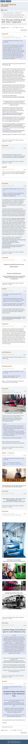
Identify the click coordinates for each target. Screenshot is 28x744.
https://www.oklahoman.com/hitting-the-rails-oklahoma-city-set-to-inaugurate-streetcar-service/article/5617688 (12, 420)
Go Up (2, 730)
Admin (22, 15)
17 (18, 27)
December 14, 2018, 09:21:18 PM (8, 513)
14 (13, 27)
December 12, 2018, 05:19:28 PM (8, 290)
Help (8, 741)
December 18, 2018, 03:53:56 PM (8, 625)
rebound (5, 324)
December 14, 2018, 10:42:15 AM (8, 368)
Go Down (3, 27)
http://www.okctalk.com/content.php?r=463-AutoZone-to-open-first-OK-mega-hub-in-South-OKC (14, 661)
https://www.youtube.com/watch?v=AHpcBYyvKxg (14, 561)
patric (5, 288)
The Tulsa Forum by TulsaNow (8, 5)
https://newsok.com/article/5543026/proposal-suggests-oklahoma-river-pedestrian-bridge (12, 113)
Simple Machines (17, 742)
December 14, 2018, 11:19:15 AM (8, 390)
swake (5, 681)
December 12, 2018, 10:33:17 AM (8, 147)
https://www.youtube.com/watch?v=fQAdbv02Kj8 (13, 97)
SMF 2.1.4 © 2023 (11, 742)
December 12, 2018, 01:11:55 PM (8, 185)
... (12, 27)
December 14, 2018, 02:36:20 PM (8, 493)
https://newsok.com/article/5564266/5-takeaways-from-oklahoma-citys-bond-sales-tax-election (13, 131)
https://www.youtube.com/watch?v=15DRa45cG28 (15, 278)
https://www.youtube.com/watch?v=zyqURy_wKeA (13, 443)
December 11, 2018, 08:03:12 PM (8, 36)
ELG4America (7, 352)
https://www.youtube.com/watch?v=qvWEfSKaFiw (13, 157)
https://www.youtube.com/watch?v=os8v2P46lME (14, 501)
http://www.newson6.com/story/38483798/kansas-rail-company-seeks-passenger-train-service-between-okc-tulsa (13, 246)
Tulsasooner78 (7, 366)
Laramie (5, 34)
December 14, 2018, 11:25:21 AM (8, 455)
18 (20, 27)
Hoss (4, 453)
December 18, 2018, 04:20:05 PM (8, 683)
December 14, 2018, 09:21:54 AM (8, 354)
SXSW (5, 167)
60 (22, 27)
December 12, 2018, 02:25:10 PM (8, 259)
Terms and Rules (13, 741)
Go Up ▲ (19, 741)
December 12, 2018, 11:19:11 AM (8, 169)
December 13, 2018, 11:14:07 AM (8, 326)
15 (15, 27)
